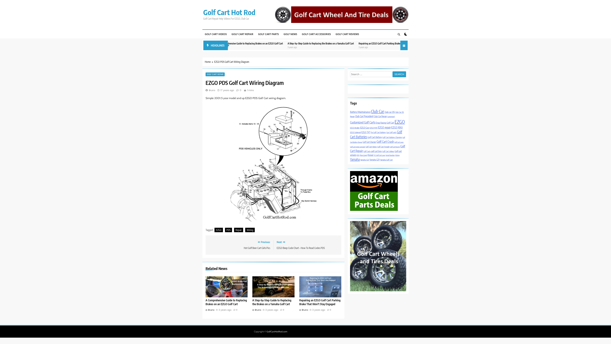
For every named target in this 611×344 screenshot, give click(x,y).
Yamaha (355, 159)
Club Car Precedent (364, 116)
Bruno (212, 90)
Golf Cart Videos (216, 34)
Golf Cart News (371, 147)
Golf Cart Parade (383, 147)
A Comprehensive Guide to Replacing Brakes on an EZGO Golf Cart (228, 43)
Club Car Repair (380, 116)
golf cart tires (376, 151)
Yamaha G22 (364, 160)
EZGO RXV (397, 127)
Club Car (377, 111)
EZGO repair (384, 127)
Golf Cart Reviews (347, 34)
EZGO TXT (365, 132)
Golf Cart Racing (395, 147)
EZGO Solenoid (355, 132)
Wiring (250, 230)
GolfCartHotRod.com (277, 331)
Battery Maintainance (360, 111)
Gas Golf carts (391, 132)
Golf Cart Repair (242, 34)
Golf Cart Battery (375, 137)
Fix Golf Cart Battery (378, 132)
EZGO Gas (364, 127)
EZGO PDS (373, 128)
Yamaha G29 (374, 159)
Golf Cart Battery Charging (392, 137)
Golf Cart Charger (369, 142)
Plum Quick (363, 155)
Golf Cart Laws (399, 142)
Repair (238, 230)
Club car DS (390, 112)
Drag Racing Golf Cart (385, 122)
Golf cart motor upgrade (357, 147)
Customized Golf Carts (362, 122)
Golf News (290, 34)
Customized (391, 116)
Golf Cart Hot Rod (229, 12)
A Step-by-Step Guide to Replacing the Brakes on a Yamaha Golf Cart (298, 43)
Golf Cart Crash (385, 141)
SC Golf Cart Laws (379, 155)
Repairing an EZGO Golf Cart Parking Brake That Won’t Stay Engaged (369, 43)
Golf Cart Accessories (316, 34)
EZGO (218, 230)
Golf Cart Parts (268, 34)
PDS (228, 230)
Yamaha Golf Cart (386, 160)
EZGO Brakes (355, 128)
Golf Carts (367, 151)
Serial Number (390, 155)
